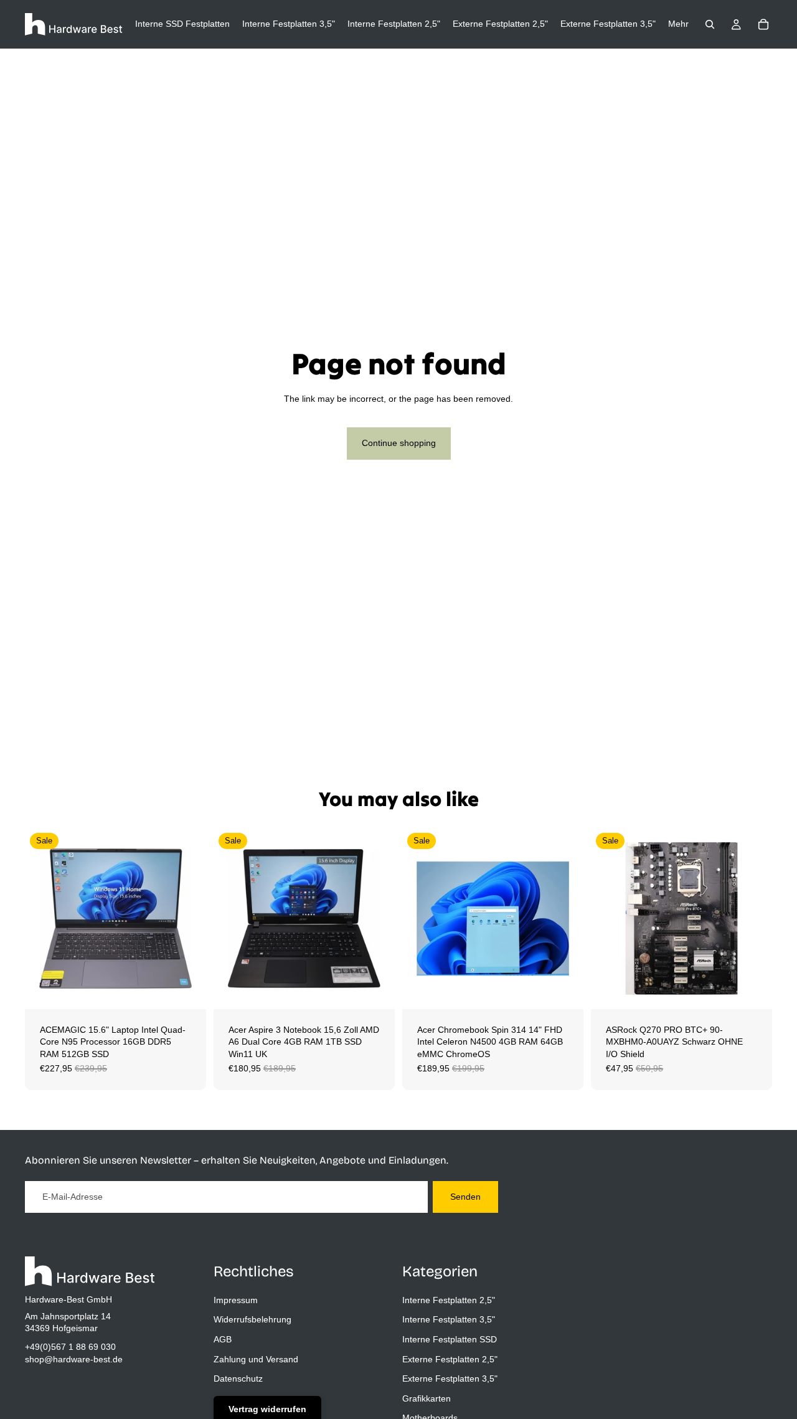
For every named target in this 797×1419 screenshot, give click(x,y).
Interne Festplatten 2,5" (448, 1300)
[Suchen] (710, 24)
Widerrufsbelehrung (252, 1319)
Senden (465, 1197)
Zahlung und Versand (256, 1359)
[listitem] (678, 24)
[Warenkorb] (763, 24)
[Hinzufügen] (187, 990)
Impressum (236, 1300)
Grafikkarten (426, 1398)
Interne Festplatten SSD (449, 1339)
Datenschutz (238, 1378)
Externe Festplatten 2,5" (450, 1359)
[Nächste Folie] (187, 918)
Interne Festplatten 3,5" (448, 1319)
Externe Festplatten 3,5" (450, 1378)
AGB (223, 1339)
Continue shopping (399, 443)
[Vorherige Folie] (43, 918)
